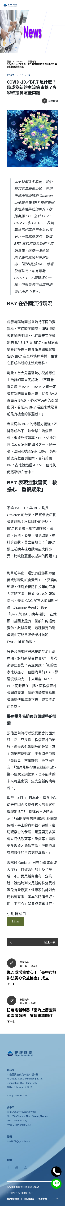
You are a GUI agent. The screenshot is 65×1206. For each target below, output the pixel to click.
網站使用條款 (13, 1199)
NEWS (19, 62)
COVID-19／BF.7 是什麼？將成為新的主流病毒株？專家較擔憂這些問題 (32, 65)
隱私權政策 (29, 1199)
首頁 (9, 62)
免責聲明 (42, 1199)
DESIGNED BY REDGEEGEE (20, 1193)
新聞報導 (32, 62)
